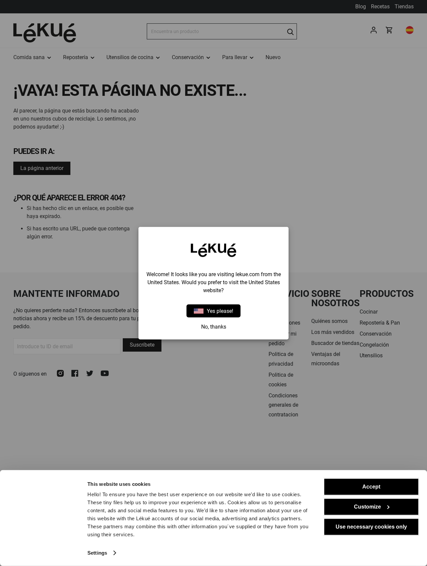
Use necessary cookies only (371, 527)
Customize (367, 507)
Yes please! (220, 311)
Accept (371, 487)
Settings (97, 553)
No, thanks (213, 326)
